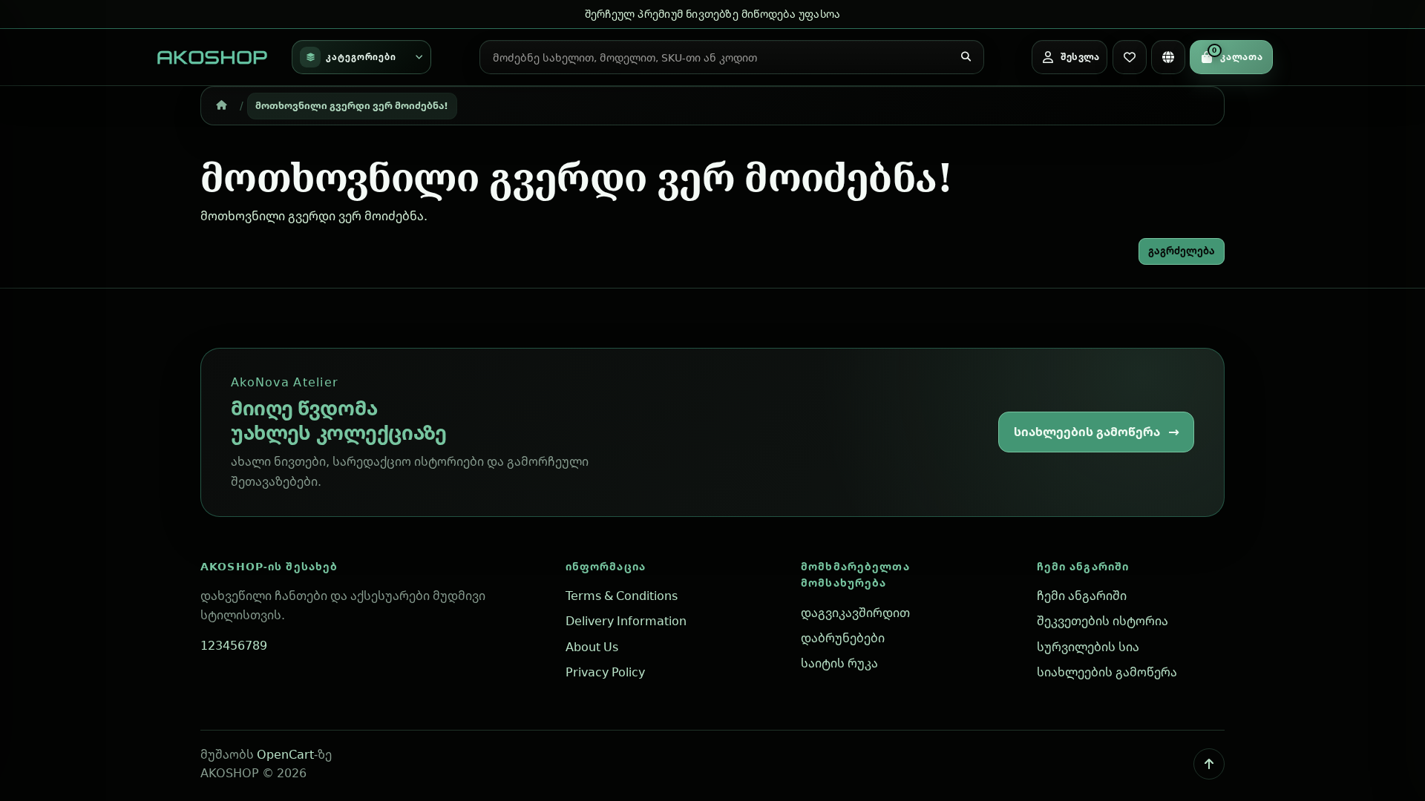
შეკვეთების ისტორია (1102, 621)
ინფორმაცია (606, 566)
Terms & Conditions (622, 595)
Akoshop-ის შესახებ (269, 566)
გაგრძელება (1181, 250)
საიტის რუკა (839, 663)
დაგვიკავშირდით (855, 612)
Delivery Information (626, 621)
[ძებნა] (966, 57)
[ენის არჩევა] (1168, 57)
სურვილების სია (1088, 647)
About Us (592, 647)
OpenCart (285, 754)
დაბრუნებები (843, 638)
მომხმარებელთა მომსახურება (855, 574)
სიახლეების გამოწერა (1087, 431)
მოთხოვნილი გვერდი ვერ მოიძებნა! (351, 105)
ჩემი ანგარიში (1083, 566)
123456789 (233, 645)
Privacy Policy (605, 672)
